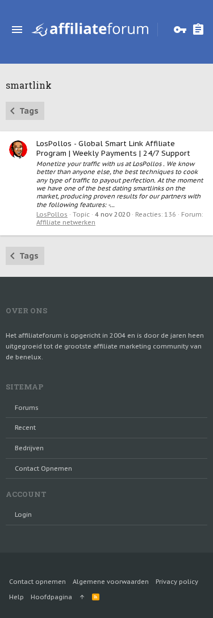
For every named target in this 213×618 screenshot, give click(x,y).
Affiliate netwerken (65, 222)
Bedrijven (29, 448)
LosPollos (52, 214)
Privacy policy (177, 582)
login (23, 515)
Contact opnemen (43, 468)
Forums (27, 408)
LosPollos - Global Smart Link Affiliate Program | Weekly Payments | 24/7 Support (113, 148)
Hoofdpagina (51, 597)
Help (16, 597)
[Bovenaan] (82, 597)
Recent (25, 428)
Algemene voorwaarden (111, 582)
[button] (17, 29)
